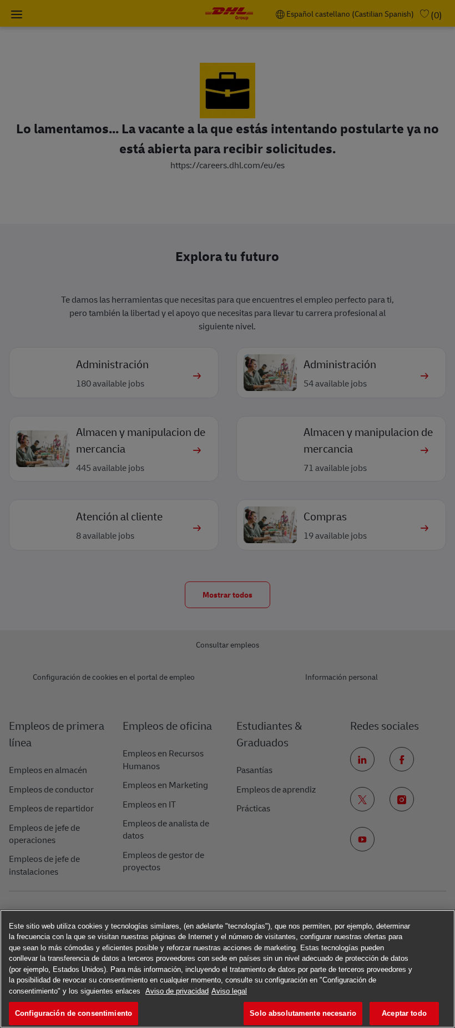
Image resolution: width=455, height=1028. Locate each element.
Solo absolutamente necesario (303, 1013)
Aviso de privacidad (177, 991)
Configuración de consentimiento (73, 1013)
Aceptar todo (404, 1013)
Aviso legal (229, 991)
